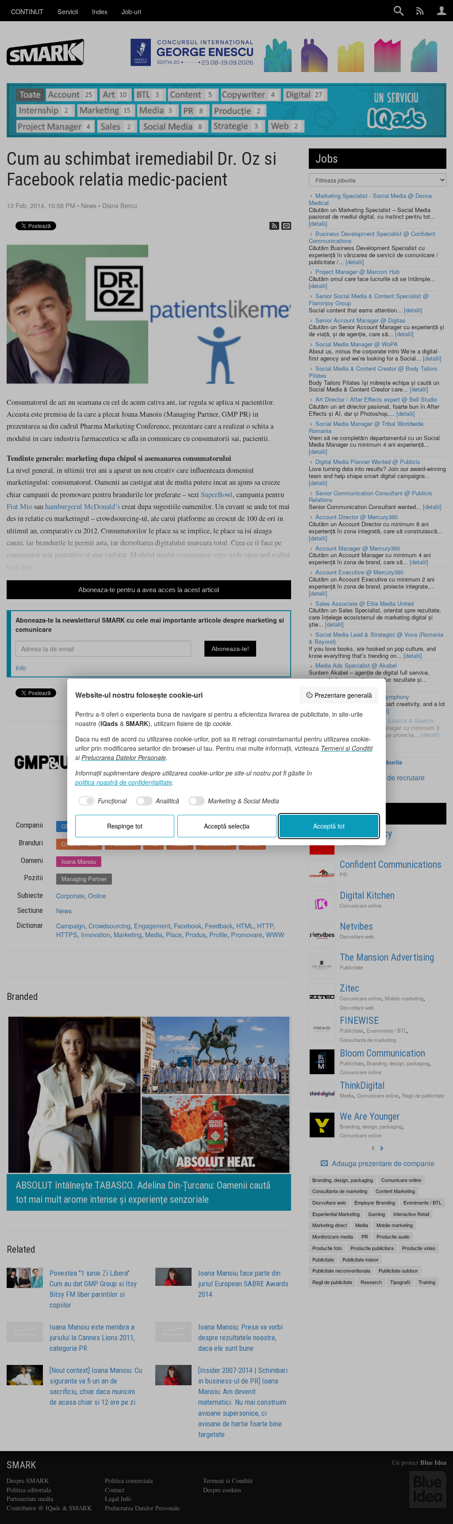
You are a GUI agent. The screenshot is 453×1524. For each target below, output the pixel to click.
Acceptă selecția (227, 825)
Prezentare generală (343, 695)
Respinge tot (124, 825)
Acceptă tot (329, 825)
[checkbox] (101, 801)
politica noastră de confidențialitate (123, 782)
